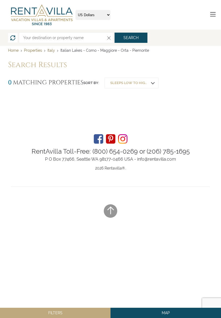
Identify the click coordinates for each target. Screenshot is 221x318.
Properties (33, 50)
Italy (51, 50)
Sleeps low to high (129, 83)
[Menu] (213, 15)
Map (166, 313)
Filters (55, 313)
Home (13, 50)
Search (131, 38)
